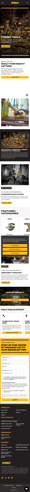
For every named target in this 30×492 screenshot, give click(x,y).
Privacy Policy (23, 394)
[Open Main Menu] (2, 2)
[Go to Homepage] (15, 3)
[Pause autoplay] (27, 51)
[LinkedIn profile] (12, 478)
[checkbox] (2, 378)
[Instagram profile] (5, 478)
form (26, 396)
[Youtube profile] (9, 478)
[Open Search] (27, 2)
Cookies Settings (15, 245)
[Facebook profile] (2, 478)
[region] (15, 228)
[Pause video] (27, 95)
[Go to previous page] (2, 51)
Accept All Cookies (15, 253)
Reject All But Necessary (15, 249)
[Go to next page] (23, 51)
